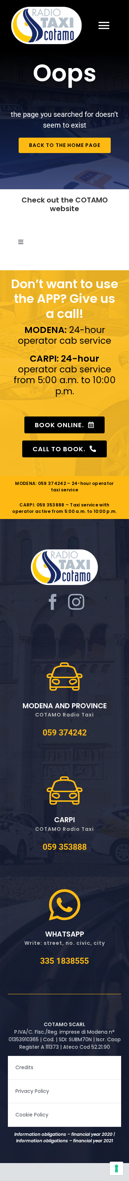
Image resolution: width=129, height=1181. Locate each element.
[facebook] (53, 602)
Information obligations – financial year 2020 (63, 1134)
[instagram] (76, 602)
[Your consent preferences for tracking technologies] (116, 1168)
